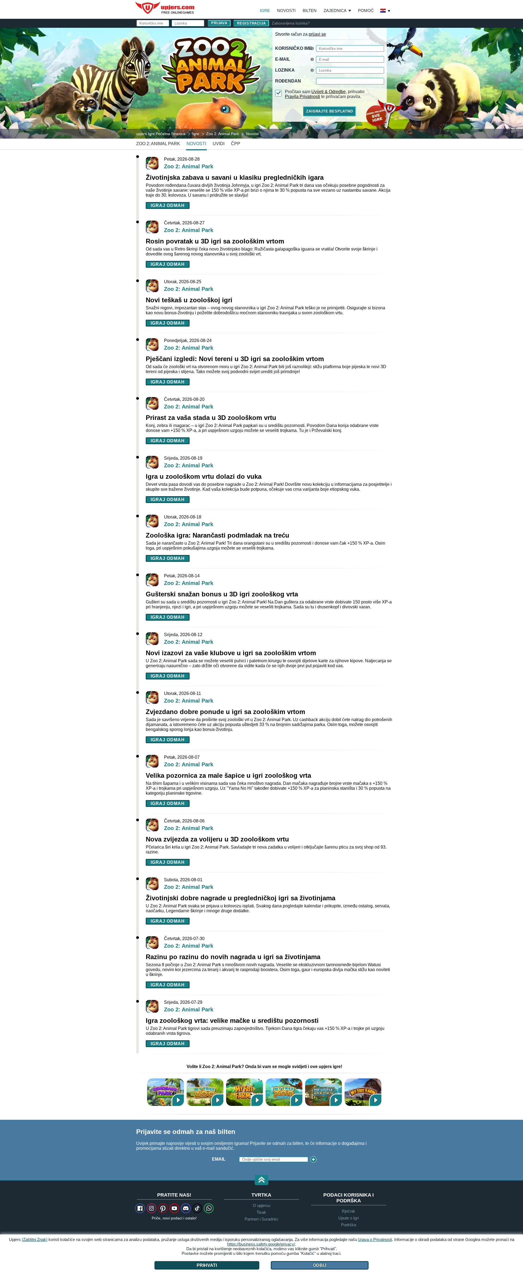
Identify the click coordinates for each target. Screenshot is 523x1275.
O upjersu (261, 1205)
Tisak (261, 1212)
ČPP (235, 143)
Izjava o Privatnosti (375, 1239)
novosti (196, 143)
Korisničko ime (293, 48)
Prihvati (207, 1265)
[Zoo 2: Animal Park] (261, 83)
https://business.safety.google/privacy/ (261, 1244)
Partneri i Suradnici (261, 1219)
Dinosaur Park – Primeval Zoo (165, 1092)
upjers (165, 8)
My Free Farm (363, 1092)
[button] (261, 1180)
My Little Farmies (323, 1092)
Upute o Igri (348, 1218)
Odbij (319, 1265)
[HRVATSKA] (385, 11)
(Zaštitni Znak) (34, 1239)
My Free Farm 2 (244, 1092)
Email (219, 1159)
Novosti (286, 10)
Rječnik (348, 1211)
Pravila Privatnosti (302, 96)
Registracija (251, 23)
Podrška (348, 1224)
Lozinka (285, 70)
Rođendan (288, 81)
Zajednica (335, 10)
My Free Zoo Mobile (284, 1092)
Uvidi (218, 143)
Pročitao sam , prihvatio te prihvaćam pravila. (324, 94)
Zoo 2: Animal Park (158, 143)
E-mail (282, 59)
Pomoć (366, 10)
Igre (265, 10)
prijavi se (317, 34)
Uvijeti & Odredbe (328, 91)
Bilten (310, 10)
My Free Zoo (205, 1092)
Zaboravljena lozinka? (291, 23)
